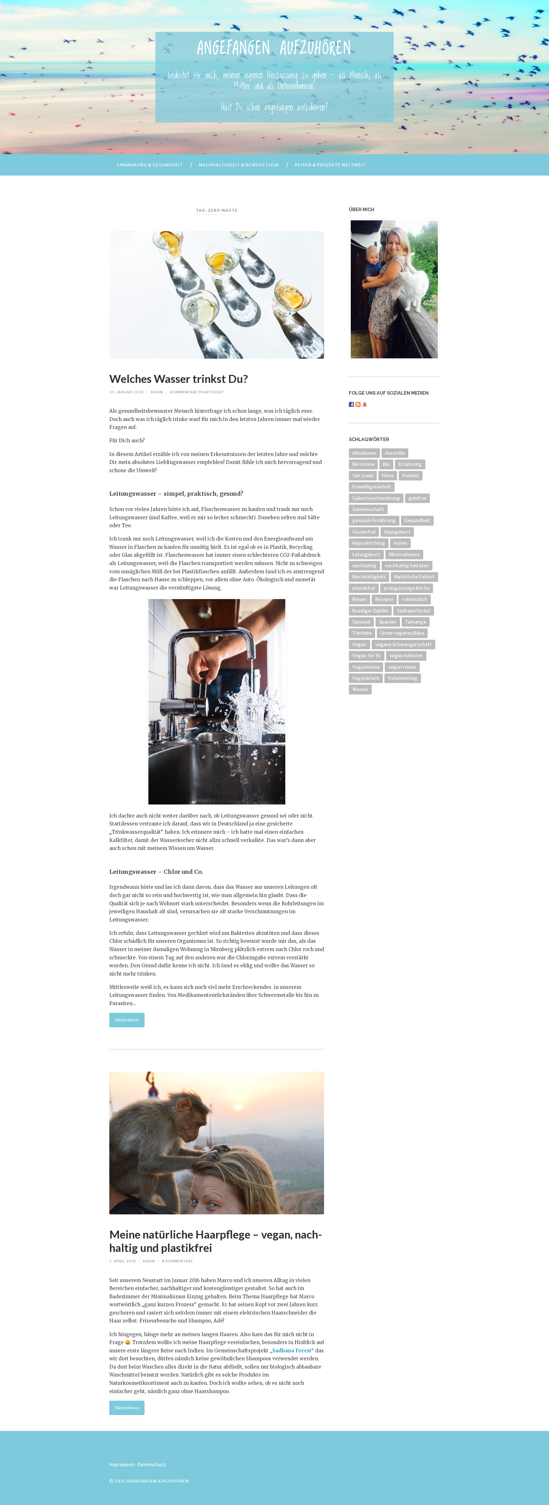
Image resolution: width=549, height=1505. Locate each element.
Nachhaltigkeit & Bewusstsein (239, 165)
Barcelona (363, 464)
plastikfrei (363, 588)
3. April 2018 (122, 1261)
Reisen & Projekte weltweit (330, 165)
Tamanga (415, 622)
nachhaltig (364, 566)
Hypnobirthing (368, 543)
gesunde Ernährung (374, 520)
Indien (400, 543)
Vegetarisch (365, 678)
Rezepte (384, 599)
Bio (386, 464)
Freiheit (410, 476)
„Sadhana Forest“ (291, 1351)
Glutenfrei (364, 532)
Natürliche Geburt (414, 577)
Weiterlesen (127, 1019)
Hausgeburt (397, 532)
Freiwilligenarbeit (371, 487)
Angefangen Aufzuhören (274, 49)
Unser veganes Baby (402, 633)
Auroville (395, 453)
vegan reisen (402, 667)
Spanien (387, 622)
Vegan (359, 644)
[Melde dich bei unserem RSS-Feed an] (358, 404)
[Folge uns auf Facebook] (351, 404)
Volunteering (402, 678)
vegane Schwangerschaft (403, 644)
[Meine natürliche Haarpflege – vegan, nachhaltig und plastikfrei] (216, 1143)
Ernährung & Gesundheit (150, 165)
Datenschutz (152, 1464)
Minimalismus (404, 554)
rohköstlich (414, 599)
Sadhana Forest (413, 611)
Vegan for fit (366, 656)
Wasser (360, 689)
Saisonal (361, 622)
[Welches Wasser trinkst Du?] (216, 295)
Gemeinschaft (368, 509)
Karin (157, 392)
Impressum (121, 1464)
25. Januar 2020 (126, 392)
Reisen (359, 599)
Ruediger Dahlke (370, 611)
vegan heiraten (406, 656)
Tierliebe (362, 633)
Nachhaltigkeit (369, 577)
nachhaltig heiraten (407, 566)
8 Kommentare (177, 1261)
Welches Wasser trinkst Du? (178, 378)
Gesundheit (417, 520)
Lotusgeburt (366, 554)
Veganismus (366, 667)
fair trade (362, 476)
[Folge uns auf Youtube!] (364, 404)
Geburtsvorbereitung (376, 498)
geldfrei (417, 498)
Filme (388, 476)
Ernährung (410, 464)
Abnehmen (364, 453)
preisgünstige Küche (407, 588)
